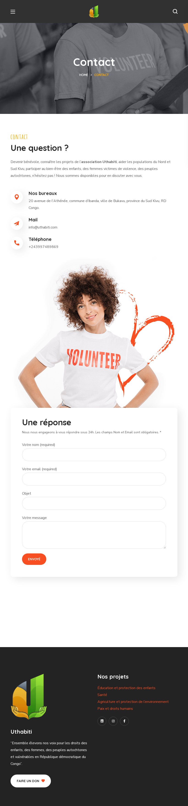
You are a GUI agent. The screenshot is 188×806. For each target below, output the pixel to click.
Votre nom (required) (38, 444)
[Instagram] (113, 721)
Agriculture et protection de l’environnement (133, 701)
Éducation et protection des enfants (126, 687)
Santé (102, 694)
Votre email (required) (39, 469)
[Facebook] (124, 721)
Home (83, 75)
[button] (175, 11)
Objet (26, 493)
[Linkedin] (101, 721)
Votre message (34, 517)
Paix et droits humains (115, 708)
